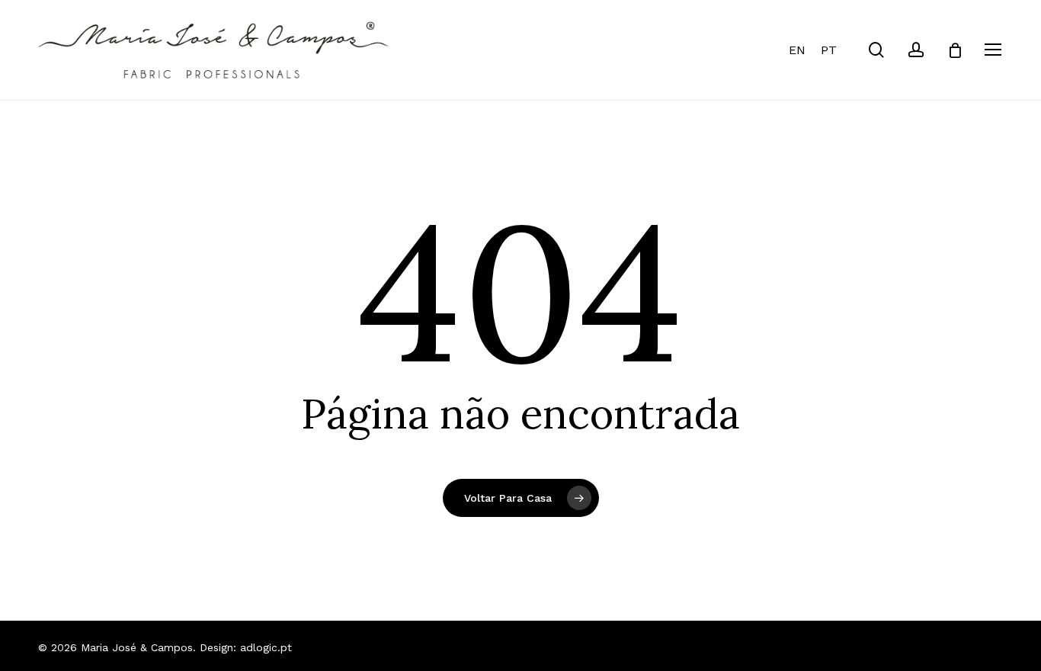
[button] (994, 50)
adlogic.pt (266, 647)
